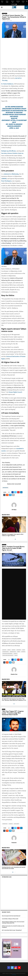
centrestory (5, 823)
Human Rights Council (15, 392)
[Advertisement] (14, 54)
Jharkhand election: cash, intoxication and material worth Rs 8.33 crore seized (13, 867)
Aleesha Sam (5, 551)
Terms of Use (12, 2)
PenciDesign (14, 974)
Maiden (18, 651)
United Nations (4, 13)
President (23, 651)
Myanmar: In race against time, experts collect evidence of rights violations (12, 535)
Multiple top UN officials (8, 151)
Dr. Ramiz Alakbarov (7, 84)
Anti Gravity (19, 649)
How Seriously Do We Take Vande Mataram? (11, 915)
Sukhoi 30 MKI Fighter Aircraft (8, 655)
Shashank (4, 716)
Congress (11, 823)
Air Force (4, 649)
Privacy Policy (7, 2)
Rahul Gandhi (16, 823)
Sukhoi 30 (15, 653)
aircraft (13, 649)
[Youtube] (19, 967)
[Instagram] (15, 967)
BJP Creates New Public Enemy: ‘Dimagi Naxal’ (12, 930)
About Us (2, 2)
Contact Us (23, 2)
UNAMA (4, 178)
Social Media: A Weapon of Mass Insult (10, 918)
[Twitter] (12, 967)
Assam (23, 649)
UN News (4, 20)
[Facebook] (8, 967)
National (3, 709)
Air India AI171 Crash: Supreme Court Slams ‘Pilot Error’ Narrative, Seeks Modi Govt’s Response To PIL (14, 699)
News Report (4, 544)
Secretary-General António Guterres (12, 153)
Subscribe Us (18, 2)
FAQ (26, 1)
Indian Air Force (13, 651)
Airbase (9, 649)
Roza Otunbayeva (6, 181)
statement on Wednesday (11, 174)
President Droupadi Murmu (7, 653)
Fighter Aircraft (5, 651)
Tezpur (16, 655)
